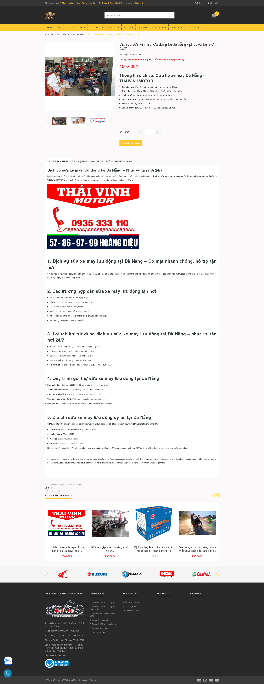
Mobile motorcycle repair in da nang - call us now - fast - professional (67, 550)
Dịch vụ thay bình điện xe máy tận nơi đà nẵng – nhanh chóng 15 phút (153, 550)
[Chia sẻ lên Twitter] (53, 491)
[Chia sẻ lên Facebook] (47, 491)
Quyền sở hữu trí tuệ (132, 610)
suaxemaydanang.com (68, 438)
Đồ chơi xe (96, 27)
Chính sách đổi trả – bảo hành (103, 624)
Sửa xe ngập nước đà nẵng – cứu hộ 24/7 (110, 548)
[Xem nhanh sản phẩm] (77, 532)
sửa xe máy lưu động (54, 484)
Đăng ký (200, 3)
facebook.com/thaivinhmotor (72, 443)
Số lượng (124, 132)
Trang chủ (55, 27)
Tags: (78, 484)
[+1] (59, 491)
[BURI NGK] (166, 574)
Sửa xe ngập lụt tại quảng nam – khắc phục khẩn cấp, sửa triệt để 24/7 (197, 550)
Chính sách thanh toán (99, 620)
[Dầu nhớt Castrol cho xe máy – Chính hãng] (201, 574)
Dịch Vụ (142, 27)
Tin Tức (128, 27)
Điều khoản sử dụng (132, 602)
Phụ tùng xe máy (75, 27)
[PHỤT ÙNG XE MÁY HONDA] (62, 574)
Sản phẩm (112, 27)
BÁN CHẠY (176, 27)
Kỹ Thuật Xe (158, 27)
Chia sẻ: (48, 487)
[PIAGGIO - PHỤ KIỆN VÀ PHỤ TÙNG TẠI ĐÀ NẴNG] (132, 574)
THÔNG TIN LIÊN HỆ (99, 632)
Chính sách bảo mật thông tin (102, 602)
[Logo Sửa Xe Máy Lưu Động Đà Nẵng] (72, 15)
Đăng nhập (214, 3)
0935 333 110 (137, 3)
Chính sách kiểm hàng (99, 628)
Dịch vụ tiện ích (129, 606)
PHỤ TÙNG (192, 27)
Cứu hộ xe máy (69, 484)
